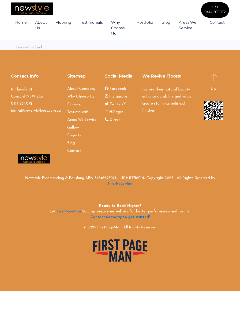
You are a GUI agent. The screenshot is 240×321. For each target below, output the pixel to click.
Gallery (73, 127)
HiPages (115, 112)
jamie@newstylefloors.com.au (36, 111)
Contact (217, 22)
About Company (81, 89)
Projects (74, 135)
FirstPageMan (120, 184)
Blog (165, 22)
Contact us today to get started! (120, 217)
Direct (114, 120)
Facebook (117, 89)
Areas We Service (187, 25)
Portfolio (145, 22)
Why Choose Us (118, 28)
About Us (41, 25)
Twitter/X (117, 104)
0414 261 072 (21, 104)
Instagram (117, 96)
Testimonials (91, 22)
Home (21, 22)
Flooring (63, 22)
